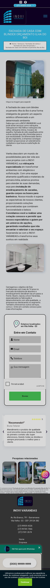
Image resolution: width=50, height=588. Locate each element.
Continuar (25, 582)
